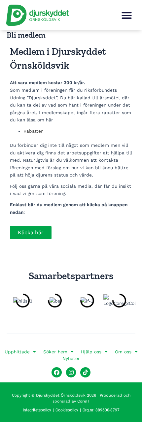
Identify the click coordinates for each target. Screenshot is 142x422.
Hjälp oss (91, 351)
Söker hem (55, 351)
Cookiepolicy (66, 410)
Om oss (123, 351)
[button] (127, 15)
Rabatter (33, 131)
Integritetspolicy (37, 410)
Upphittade (17, 351)
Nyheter (71, 358)
